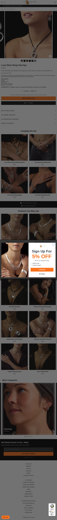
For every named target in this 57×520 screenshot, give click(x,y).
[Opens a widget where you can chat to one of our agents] (5, 517)
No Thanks (42, 273)
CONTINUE (42, 269)
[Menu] (55, 504)
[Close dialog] (54, 244)
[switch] (52, 514)
